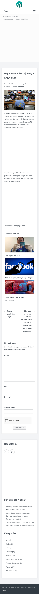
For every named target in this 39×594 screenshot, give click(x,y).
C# (7, 540)
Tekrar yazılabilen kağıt (13, 256)
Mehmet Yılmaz (10, 87)
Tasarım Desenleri (12, 563)
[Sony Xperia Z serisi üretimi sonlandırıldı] (19, 287)
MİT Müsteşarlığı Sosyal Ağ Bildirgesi (19, 278)
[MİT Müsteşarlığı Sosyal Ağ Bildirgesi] (19, 266)
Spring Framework (12, 559)
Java (8, 548)
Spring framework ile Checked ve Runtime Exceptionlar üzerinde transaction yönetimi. (18, 516)
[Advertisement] (19, 41)
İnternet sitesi (9, 407)
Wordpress (10, 571)
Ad (5, 387)
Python (8, 555)
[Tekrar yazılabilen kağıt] (19, 245)
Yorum (7, 356)
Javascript (10, 552)
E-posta (7, 397)
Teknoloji (14, 16)
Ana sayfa (6, 16)
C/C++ (8, 544)
